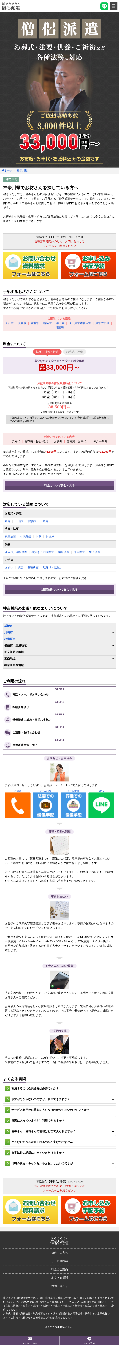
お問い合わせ (59, 1286)
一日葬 (19, 521)
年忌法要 (25, 536)
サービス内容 (59, 1261)
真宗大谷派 (102, 323)
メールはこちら (29, 1343)
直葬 (7, 521)
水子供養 (94, 552)
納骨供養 (63, 552)
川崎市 (8, 632)
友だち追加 (89, 1343)
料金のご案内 (59, 1269)
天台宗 (9, 323)
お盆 (38, 536)
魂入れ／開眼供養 (16, 552)
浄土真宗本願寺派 (80, 323)
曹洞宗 (35, 323)
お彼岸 (50, 536)
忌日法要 (10, 536)
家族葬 (31, 521)
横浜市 (8, 625)
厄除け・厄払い (52, 567)
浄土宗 (60, 323)
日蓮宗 (59, 327)
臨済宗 (47, 323)
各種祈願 (33, 567)
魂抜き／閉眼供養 (42, 552)
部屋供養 (79, 552)
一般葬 (44, 521)
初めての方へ (59, 1252)
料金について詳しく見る (59, 485)
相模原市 (9, 638)
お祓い (9, 567)
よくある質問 (59, 1277)
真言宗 (22, 323)
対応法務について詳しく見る (59, 589)
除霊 (20, 567)
